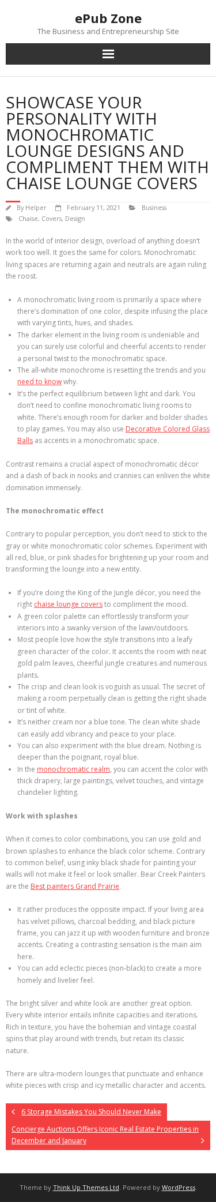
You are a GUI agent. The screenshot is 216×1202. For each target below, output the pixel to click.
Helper (36, 207)
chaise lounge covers (68, 604)
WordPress (178, 1187)
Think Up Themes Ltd (86, 1187)
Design (75, 218)
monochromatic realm (73, 769)
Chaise (28, 218)
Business (154, 207)
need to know (39, 381)
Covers (51, 218)
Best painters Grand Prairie (75, 886)
